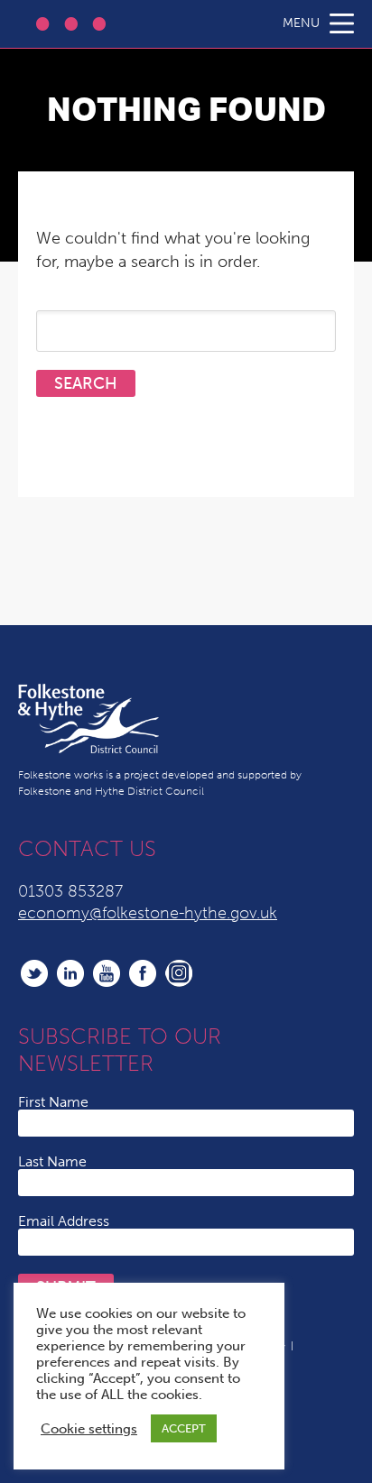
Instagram (178, 973)
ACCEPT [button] (184, 1428)
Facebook (142, 973)
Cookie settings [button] (89, 1429)
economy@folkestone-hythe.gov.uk (147, 913)
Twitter (34, 973)
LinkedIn (70, 973)
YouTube (106, 973)
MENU (301, 23)
